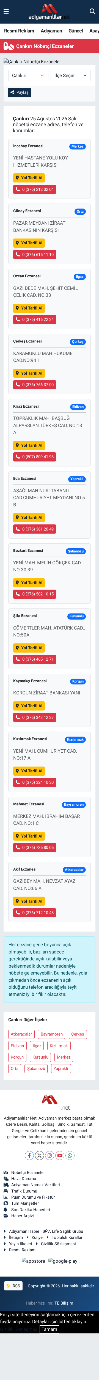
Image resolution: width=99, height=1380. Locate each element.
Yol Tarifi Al (31, 177)
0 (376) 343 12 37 (38, 717)
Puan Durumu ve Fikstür (33, 1197)
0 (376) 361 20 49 (38, 529)
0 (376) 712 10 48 (38, 912)
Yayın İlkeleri (20, 1243)
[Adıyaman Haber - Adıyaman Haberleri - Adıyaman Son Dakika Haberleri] (49, 11)
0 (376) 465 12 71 (38, 659)
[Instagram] (49, 1155)
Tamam (49, 1329)
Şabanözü (36, 1068)
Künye (37, 1237)
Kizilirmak (59, 1045)
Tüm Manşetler (25, 1203)
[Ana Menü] (6, 11)
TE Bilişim (63, 1303)
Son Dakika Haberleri (30, 1209)
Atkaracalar (21, 1034)
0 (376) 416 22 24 (38, 319)
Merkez (63, 1057)
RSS (16, 1285)
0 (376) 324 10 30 (38, 782)
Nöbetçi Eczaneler (28, 1172)
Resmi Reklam (19, 31)
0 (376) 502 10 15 (38, 594)
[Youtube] (59, 1155)
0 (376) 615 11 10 (38, 254)
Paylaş (22, 92)
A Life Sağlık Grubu (65, 1231)
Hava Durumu (23, 1178)
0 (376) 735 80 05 (38, 847)
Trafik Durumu (24, 1191)
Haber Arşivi (22, 1215)
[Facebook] (29, 1155)
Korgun (17, 1057)
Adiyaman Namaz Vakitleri (35, 1184)
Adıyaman (51, 31)
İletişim (16, 1237)
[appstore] (34, 1262)
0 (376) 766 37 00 (38, 384)
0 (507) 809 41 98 (38, 456)
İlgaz (37, 1045)
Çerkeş (77, 1034)
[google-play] (63, 1262)
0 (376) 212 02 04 (38, 189)
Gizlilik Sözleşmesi (58, 1243)
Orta (14, 1068)
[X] (39, 1155)
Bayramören (52, 1034)
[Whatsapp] (70, 1155)
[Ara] (92, 11)
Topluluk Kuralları (68, 1237)
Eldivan (17, 1045)
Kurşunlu (40, 1057)
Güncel (75, 31)
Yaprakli (61, 1068)
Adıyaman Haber (24, 1231)
